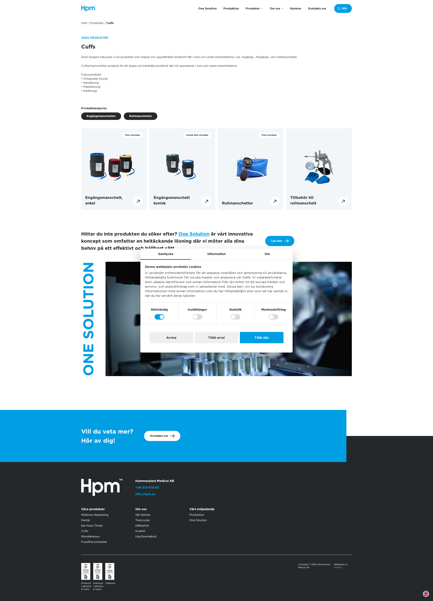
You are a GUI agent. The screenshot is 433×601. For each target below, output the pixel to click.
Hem (84, 23)
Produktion (231, 8)
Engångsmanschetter (101, 116)
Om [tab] (267, 254)
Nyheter (295, 8)
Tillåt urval (216, 337)
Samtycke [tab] (165, 254)
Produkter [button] (253, 8)
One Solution (207, 8)
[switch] (197, 316)
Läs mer (276, 241)
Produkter (97, 23)
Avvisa (171, 337)
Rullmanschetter (140, 116)
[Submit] (342, 8)
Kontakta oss (317, 8)
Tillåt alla (262, 337)
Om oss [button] (275, 8)
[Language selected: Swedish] (428, 596)
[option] (428, 596)
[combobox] (343, 8)
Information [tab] (216, 254)
